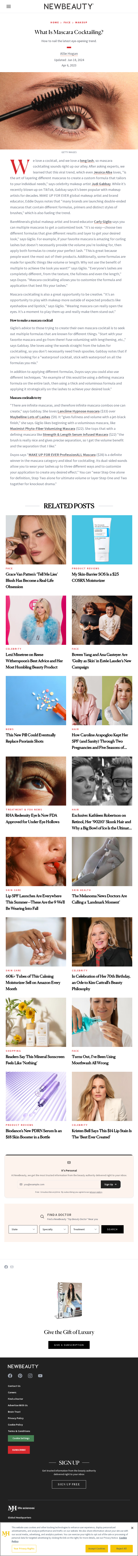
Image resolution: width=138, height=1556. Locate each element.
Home (54, 22)
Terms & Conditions (19, 1431)
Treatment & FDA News (24, 809)
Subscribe (19, 1449)
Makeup (81, 22)
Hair (75, 729)
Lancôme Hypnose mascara (79, 411)
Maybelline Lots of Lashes (30, 417)
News (10, 729)
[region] (69, 1539)
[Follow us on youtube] (40, 1376)
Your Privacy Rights (24, 1548)
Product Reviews (86, 568)
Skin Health (81, 890)
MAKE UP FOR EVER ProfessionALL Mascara (62, 454)
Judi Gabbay (101, 184)
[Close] (132, 1528)
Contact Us (14, 1386)
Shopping (13, 1050)
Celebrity (14, 648)
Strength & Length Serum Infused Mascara (75, 434)
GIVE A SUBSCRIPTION (69, 1345)
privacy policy (96, 1192)
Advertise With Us (18, 1405)
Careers (12, 1392)
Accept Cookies (96, 1548)
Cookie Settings (21, 1438)
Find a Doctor (15, 1398)
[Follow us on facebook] (10, 1376)
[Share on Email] (12, 1267)
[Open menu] (8, 6)
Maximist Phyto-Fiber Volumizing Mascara (42, 428)
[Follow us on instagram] (30, 1376)
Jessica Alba (103, 172)
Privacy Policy (16, 1418)
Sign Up (108, 1184)
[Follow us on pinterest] (20, 1376)
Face (67, 22)
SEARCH (112, 1229)
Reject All (121, 1548)
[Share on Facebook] (6, 1267)
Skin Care (13, 890)
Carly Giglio (103, 221)
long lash (87, 160)
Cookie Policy (15, 1424)
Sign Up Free (69, 1484)
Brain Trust (14, 1411)
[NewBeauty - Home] (69, 6)
